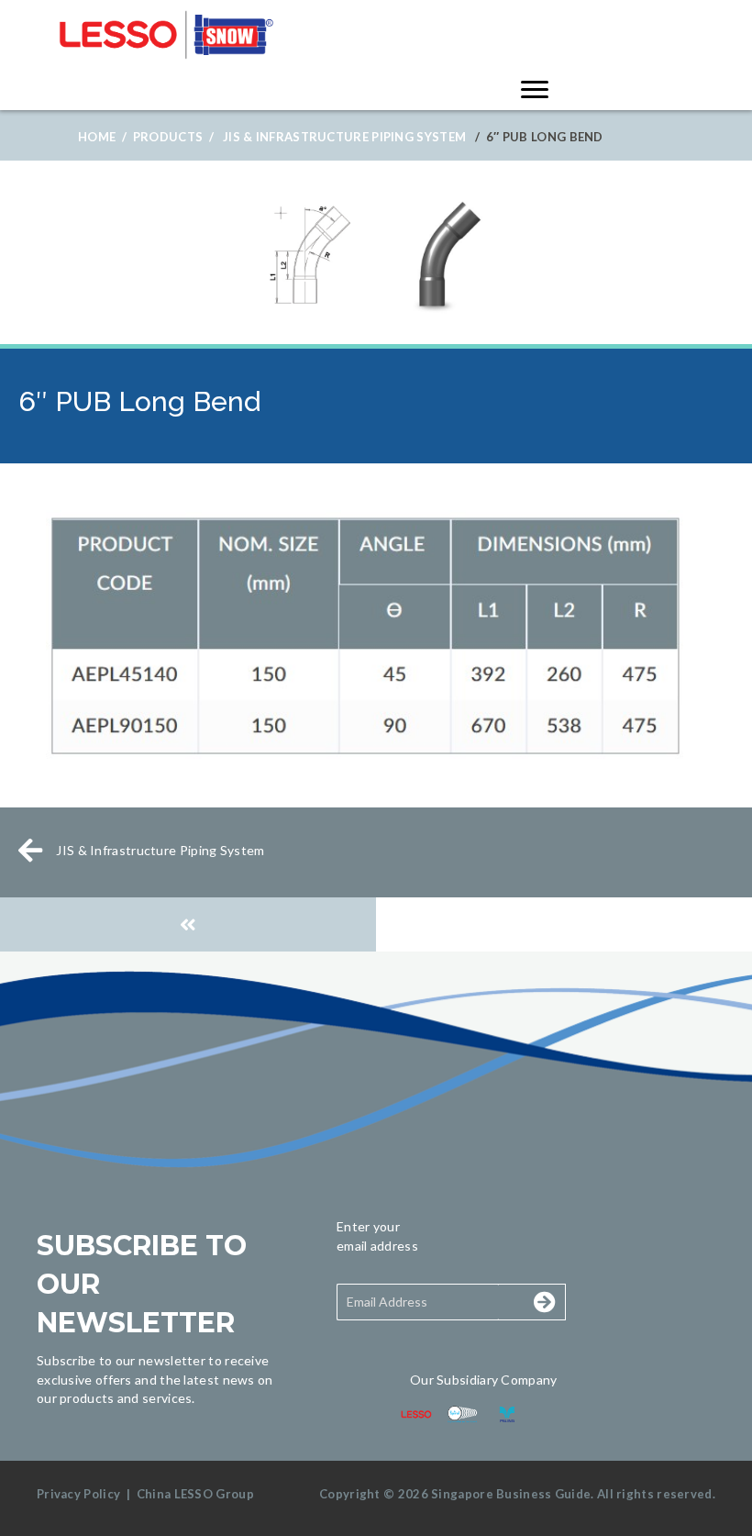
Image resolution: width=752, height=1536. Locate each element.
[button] (524, 1302)
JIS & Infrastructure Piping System (344, 136)
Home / (102, 136)
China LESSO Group (195, 1493)
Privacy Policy (78, 1493)
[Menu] (535, 90)
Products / (173, 136)
